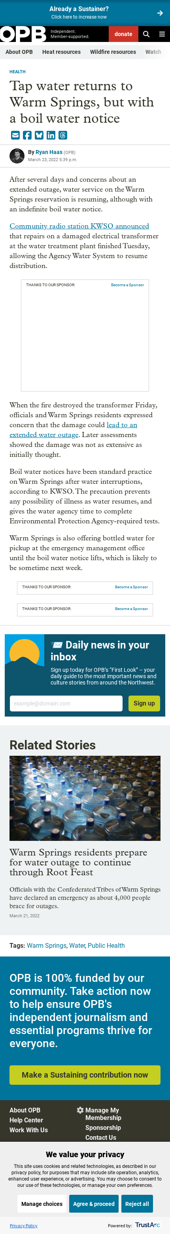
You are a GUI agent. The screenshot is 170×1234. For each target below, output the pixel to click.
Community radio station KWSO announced (79, 226)
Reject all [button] (137, 1204)
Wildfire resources (113, 52)
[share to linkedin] (51, 135)
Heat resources (61, 52)
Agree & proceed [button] (94, 1204)
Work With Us (28, 1130)
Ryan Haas (49, 152)
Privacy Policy (24, 1225)
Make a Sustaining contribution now (85, 1075)
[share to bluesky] (39, 135)
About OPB (19, 52)
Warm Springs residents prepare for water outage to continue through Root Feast (78, 862)
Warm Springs (46, 945)
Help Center (26, 1120)
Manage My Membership (103, 1114)
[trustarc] (147, 1225)
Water (77, 945)
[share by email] (15, 135)
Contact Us (100, 1137)
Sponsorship (103, 1127)
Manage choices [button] (41, 1204)
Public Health (106, 945)
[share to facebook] (27, 135)
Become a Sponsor (127, 285)
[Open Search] (146, 34)
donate (123, 34)
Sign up (144, 703)
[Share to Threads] (63, 135)
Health (17, 71)
